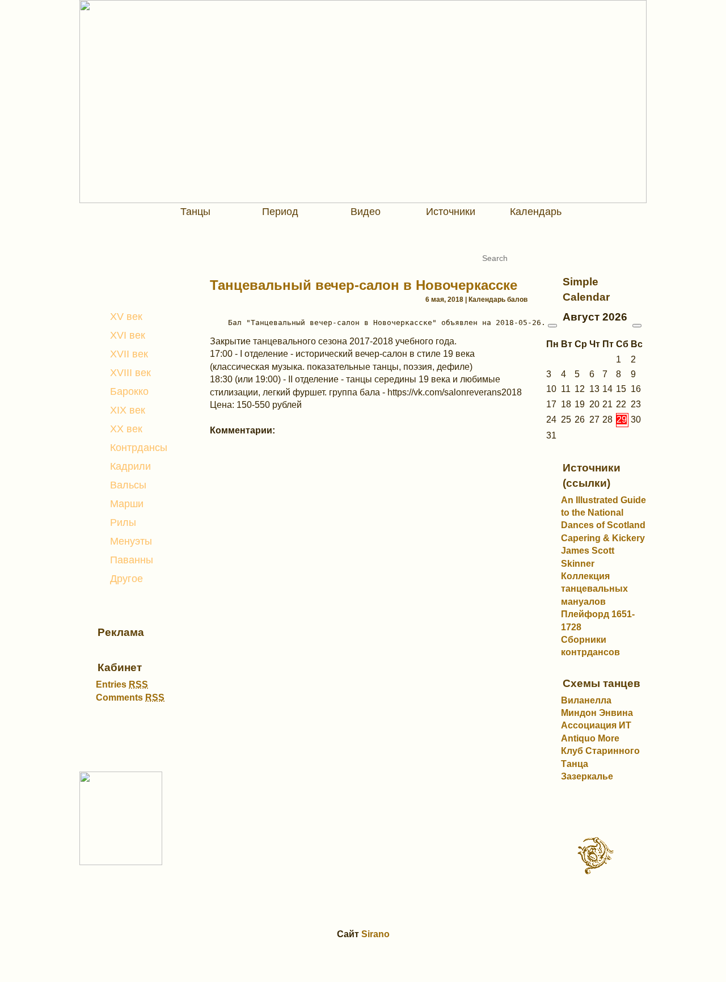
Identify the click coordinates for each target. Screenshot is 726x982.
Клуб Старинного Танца (600, 757)
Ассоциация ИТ (596, 725)
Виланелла (586, 700)
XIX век (127, 410)
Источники (450, 211)
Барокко (129, 391)
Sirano (375, 934)
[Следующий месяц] (636, 325)
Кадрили (130, 466)
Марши (126, 503)
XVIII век (130, 372)
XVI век (127, 335)
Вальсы (128, 485)
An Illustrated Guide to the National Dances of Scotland (603, 512)
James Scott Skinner (587, 557)
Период (280, 211)
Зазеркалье (587, 776)
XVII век (129, 354)
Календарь (536, 211)
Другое (126, 578)
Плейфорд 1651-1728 (598, 620)
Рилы (123, 522)
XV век (126, 316)
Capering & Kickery (603, 538)
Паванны (131, 560)
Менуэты (131, 541)
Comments (130, 697)
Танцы (195, 211)
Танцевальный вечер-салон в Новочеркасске (363, 285)
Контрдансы (138, 447)
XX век (126, 429)
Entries (122, 684)
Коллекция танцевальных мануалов (594, 588)
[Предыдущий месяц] (552, 325)
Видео (366, 211)
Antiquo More (590, 738)
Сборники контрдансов (590, 646)
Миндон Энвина (597, 713)
